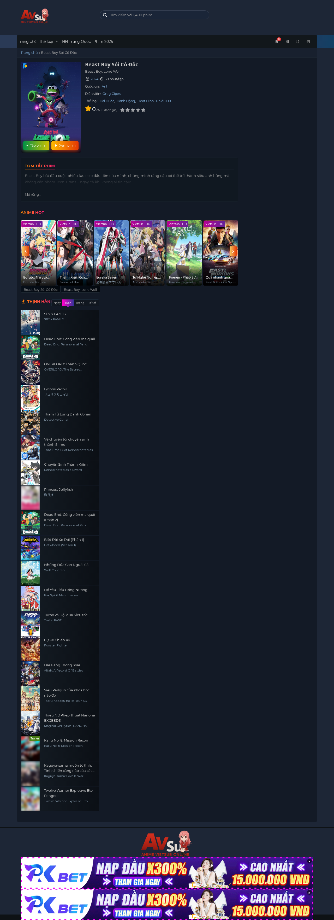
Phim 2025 (103, 41)
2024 (94, 79)
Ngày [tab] (57, 303)
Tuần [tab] (68, 303)
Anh (105, 86)
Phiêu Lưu (164, 101)
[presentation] (25, 251)
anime (54, 16)
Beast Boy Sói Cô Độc (41, 290)
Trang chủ (27, 41)
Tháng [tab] (80, 303)
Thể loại (46, 41)
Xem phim (67, 145)
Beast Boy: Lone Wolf (80, 290)
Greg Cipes (112, 94)
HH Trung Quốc (76, 41)
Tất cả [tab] (92, 303)
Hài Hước (107, 101)
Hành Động (126, 101)
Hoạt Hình (146, 101)
